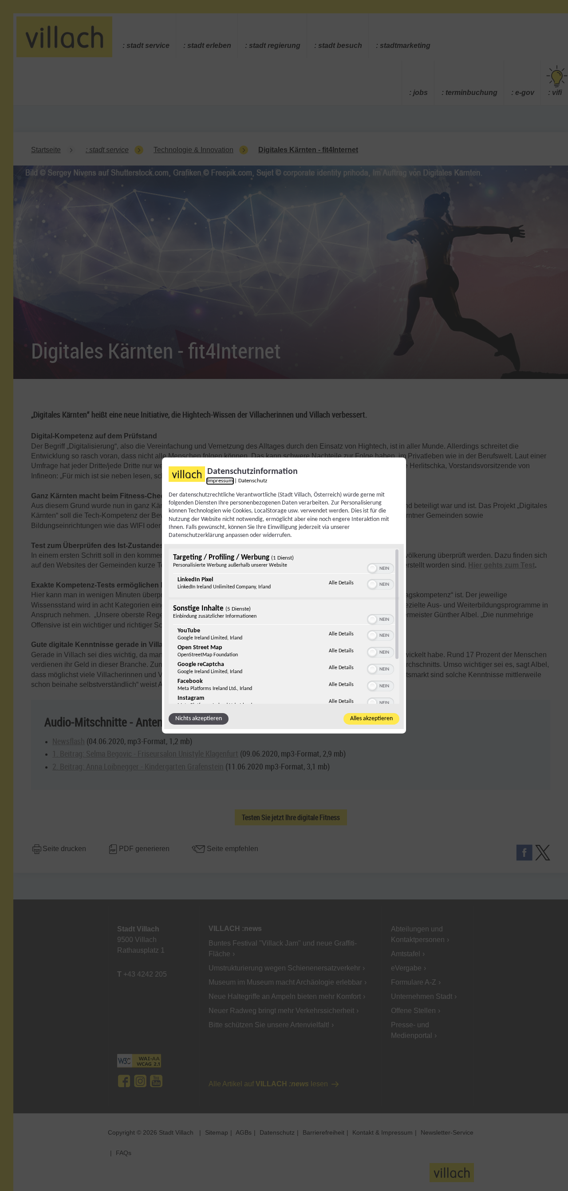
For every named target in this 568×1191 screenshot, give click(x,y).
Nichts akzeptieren (198, 718)
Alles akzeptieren (371, 718)
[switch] (380, 567)
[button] (372, 568)
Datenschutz (252, 481)
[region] (284, 626)
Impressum (220, 481)
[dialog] (284, 595)
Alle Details (341, 583)
